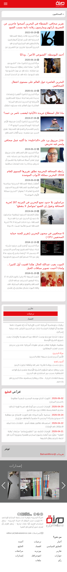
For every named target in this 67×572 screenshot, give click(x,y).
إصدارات (15, 466)
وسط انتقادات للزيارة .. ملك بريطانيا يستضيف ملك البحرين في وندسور (36, 379)
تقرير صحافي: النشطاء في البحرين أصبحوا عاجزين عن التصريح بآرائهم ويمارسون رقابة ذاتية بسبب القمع (34, 25)
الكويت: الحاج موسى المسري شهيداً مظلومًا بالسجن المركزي (37, 400)
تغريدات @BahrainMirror (52, 454)
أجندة (20, 541)
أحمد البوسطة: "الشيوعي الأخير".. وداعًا (42, 54)
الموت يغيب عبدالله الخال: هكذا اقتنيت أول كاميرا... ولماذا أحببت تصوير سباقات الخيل (35, 266)
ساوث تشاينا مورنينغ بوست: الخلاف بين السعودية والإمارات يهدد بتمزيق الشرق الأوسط (34, 338)
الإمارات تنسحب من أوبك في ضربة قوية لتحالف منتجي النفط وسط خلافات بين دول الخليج (36, 408)
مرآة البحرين (61, 4)
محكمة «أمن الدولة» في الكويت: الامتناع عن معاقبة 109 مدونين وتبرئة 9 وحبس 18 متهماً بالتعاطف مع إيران (34, 416)
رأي (60, 560)
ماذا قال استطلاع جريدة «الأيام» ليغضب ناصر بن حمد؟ (34, 112)
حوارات (58, 555)
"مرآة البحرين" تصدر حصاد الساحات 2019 (50, 478)
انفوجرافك (36, 555)
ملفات (38, 560)
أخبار (59, 541)
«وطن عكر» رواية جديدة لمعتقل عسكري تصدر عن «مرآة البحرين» (27, 480)
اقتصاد (30, 319)
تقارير (30, 308)
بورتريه (38, 551)
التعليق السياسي (54, 546)
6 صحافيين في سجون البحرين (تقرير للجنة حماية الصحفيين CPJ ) (37, 235)
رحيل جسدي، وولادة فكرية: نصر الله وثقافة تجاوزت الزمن (38, 363)
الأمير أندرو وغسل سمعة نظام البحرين (46, 354)
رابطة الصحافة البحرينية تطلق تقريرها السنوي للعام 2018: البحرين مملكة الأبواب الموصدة (35, 173)
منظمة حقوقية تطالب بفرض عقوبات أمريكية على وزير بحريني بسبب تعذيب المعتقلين (36, 346)
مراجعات (19, 551)
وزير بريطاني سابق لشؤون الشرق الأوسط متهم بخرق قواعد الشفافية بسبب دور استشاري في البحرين (37, 371)
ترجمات (30, 313)
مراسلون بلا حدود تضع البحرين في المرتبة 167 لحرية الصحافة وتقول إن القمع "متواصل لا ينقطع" (35, 204)
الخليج (8, 391)
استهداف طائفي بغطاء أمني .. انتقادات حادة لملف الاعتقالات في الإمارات (34, 424)
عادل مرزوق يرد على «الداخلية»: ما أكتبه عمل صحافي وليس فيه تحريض (34, 142)
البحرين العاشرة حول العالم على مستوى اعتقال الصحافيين (38, 83)
